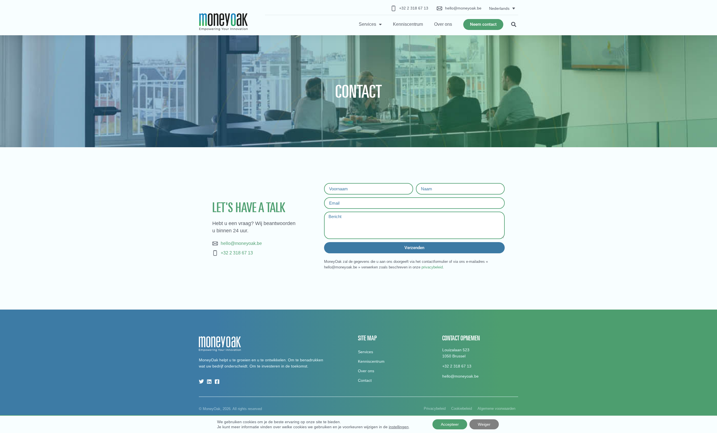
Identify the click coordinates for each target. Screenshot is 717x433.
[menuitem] (502, 8)
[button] (513, 24)
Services (367, 24)
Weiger (484, 424)
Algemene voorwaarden (496, 408)
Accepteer (450, 424)
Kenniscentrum (408, 24)
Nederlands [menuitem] (499, 8)
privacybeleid (432, 267)
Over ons (443, 24)
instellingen (399, 427)
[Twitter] (201, 381)
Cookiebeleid (461, 408)
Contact (365, 380)
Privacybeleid (435, 408)
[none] (502, 8)
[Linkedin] (209, 381)
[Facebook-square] (217, 381)
